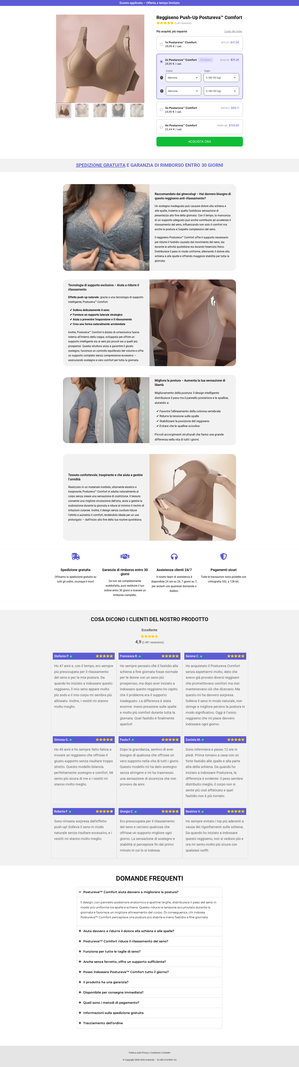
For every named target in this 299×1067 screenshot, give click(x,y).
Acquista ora (199, 141)
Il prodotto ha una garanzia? (105, 982)
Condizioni (155, 1052)
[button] (149, 892)
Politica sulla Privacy (139, 1052)
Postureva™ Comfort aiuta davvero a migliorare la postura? (130, 892)
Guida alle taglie (233, 31)
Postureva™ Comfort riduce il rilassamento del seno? (125, 941)
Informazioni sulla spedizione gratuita (113, 1013)
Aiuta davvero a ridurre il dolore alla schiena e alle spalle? (128, 931)
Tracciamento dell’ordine (103, 1023)
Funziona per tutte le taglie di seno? (112, 951)
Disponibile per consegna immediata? (113, 992)
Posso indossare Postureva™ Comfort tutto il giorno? (126, 972)
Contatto (166, 1052)
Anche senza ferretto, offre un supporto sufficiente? (124, 962)
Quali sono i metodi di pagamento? (111, 1003)
